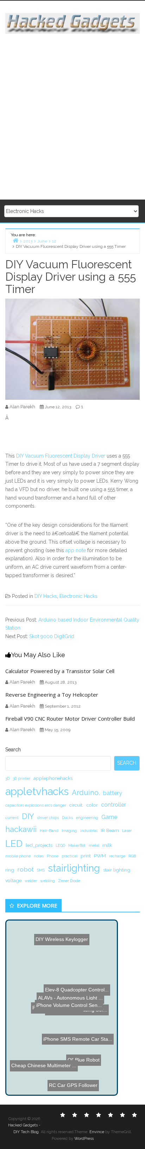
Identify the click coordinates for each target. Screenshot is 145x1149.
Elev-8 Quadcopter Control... (74, 974)
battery (112, 793)
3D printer (21, 778)
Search (13, 749)
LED (14, 843)
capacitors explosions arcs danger (35, 805)
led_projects (39, 845)
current (12, 817)
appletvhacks (37, 791)
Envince (96, 1132)
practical (69, 856)
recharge (117, 856)
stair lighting (116, 870)
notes (39, 856)
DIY (28, 816)
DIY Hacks (45, 596)
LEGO (60, 845)
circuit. (76, 805)
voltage (13, 880)
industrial (88, 831)
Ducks (67, 817)
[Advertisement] (72, 117)
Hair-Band (49, 831)
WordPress (84, 1138)
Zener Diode (69, 881)
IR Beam (110, 830)
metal (94, 845)
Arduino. (86, 792)
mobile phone (18, 856)
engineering (87, 817)
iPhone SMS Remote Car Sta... (77, 1040)
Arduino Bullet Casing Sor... (74, 1012)
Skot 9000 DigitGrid (51, 636)
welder (31, 881)
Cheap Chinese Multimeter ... (41, 1069)
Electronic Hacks (78, 596)
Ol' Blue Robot (87, 1071)
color (92, 805)
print (86, 855)
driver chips (48, 817)
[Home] (15, 240)
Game (109, 817)
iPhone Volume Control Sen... (69, 991)
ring (9, 870)
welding (47, 881)
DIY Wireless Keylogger (63, 945)
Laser (127, 831)
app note (76, 550)
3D (7, 778)
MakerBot (77, 845)
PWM (100, 855)
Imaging (69, 831)
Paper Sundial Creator (62, 1020)
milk (107, 845)
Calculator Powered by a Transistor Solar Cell (59, 670)
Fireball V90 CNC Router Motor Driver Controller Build (70, 718)
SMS (41, 870)
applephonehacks (52, 778)
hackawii (21, 829)
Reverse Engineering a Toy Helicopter (51, 694)
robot (25, 869)
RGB (132, 856)
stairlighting (74, 868)
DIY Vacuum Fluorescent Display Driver (60, 456)
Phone (52, 856)
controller (113, 804)
